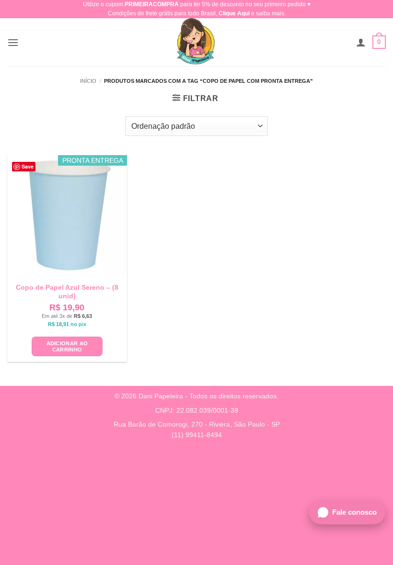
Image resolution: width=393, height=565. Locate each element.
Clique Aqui (234, 13)
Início (88, 81)
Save (28, 166)
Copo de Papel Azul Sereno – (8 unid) (67, 291)
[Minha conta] (361, 42)
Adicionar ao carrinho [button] (67, 346)
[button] (13, 42)
